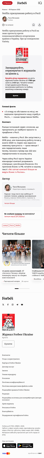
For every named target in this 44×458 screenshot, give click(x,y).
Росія (12, 225)
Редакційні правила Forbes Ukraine (16, 390)
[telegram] (17, 304)
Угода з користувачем (11, 359)
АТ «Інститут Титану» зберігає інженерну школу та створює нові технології (14, 274)
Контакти (6, 355)
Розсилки (6, 378)
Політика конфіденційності (13, 382)
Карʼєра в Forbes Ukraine (11, 363)
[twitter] (3, 304)
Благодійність (7, 411)
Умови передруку (9, 374)
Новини (4, 9)
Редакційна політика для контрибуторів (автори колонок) (21, 399)
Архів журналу (8, 404)
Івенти (5, 371)
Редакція (5, 394)
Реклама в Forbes (9, 408)
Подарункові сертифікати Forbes (15, 415)
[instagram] (12, 304)
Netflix (18, 225)
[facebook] (8, 304)
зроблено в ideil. (35, 453)
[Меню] (40, 3)
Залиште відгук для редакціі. (14, 216)
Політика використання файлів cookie (17, 386)
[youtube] (22, 304)
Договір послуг (8, 367)
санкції (5, 225)
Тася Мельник (13, 18)
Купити (15, 95)
